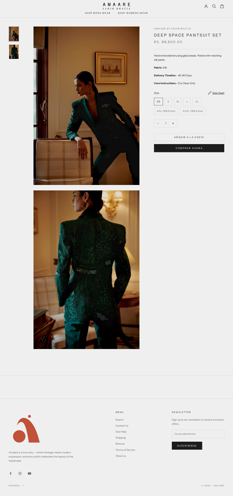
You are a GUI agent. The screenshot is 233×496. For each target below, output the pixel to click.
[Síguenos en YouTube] (29, 473)
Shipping (121, 437)
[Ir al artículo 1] (14, 34)
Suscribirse (187, 445)
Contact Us (122, 425)
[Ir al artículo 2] (14, 51)
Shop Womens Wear (133, 13)
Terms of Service (125, 449)
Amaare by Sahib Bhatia (172, 28)
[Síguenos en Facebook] (10, 473)
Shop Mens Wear (97, 13)
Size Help (121, 431)
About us (121, 455)
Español (15, 485)
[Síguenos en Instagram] (20, 473)
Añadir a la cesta (189, 137)
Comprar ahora (189, 148)
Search (120, 419)
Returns (120, 443)
